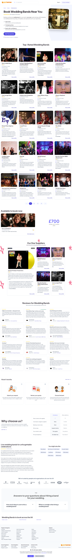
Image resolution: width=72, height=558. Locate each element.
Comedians (34, 530)
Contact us (33, 546)
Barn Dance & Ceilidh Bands (53, 449)
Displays (18, 533)
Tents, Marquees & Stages (6, 539)
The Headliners (42, 188)
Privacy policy (33, 547)
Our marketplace (24, 546)
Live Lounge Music (7, 95)
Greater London (4, 519)
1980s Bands (50, 455)
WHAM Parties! (42, 156)
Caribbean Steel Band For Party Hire (63, 320)
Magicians (18, 536)
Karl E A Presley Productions (42, 64)
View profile (13, 77)
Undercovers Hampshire (26, 95)
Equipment (34, 533)
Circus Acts (18, 530)
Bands (8, 8)
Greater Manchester (22, 519)
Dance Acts (18, 532)
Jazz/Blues (50, 452)
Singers (2, 537)
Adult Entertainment (20, 529)
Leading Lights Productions (6, 157)
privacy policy (43, 552)
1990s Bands (58, 455)
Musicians (33, 536)
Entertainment (51, 529)
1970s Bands (57, 452)
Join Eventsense (14, 547)
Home (5, 8)
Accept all (30, 556)
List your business (65, 2)
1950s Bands (65, 452)
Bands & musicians (52, 530)
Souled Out (23, 188)
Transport (18, 539)
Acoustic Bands (65, 449)
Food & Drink (18, 535)
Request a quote (4, 547)
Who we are (23, 547)
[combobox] (21, 2)
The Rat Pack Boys (60, 188)
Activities (3, 529)
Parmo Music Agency (7, 126)
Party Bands (43, 449)
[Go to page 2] (45, 203)
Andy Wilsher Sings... (43, 95)
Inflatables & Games (5, 536)
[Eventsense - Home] (7, 2)
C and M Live (23, 126)
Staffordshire (38, 519)
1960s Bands (43, 452)
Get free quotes (9, 34)
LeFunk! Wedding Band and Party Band (26, 64)
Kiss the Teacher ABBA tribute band (62, 157)
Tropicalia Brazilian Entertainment (61, 64)
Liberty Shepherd (60, 95)
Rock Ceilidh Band (7, 63)
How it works (3, 546)
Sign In (58, 2)
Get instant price (30, 234)
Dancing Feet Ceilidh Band (9, 188)
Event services (52, 532)
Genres (33, 535)
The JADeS (58, 126)
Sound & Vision (19, 537)
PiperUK (22, 156)
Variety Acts (34, 539)
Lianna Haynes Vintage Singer (44, 126)
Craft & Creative (4, 532)
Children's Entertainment (6, 530)
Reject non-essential (39, 556)
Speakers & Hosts (35, 537)
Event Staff (3, 535)
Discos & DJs (3, 533)
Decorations (34, 532)
